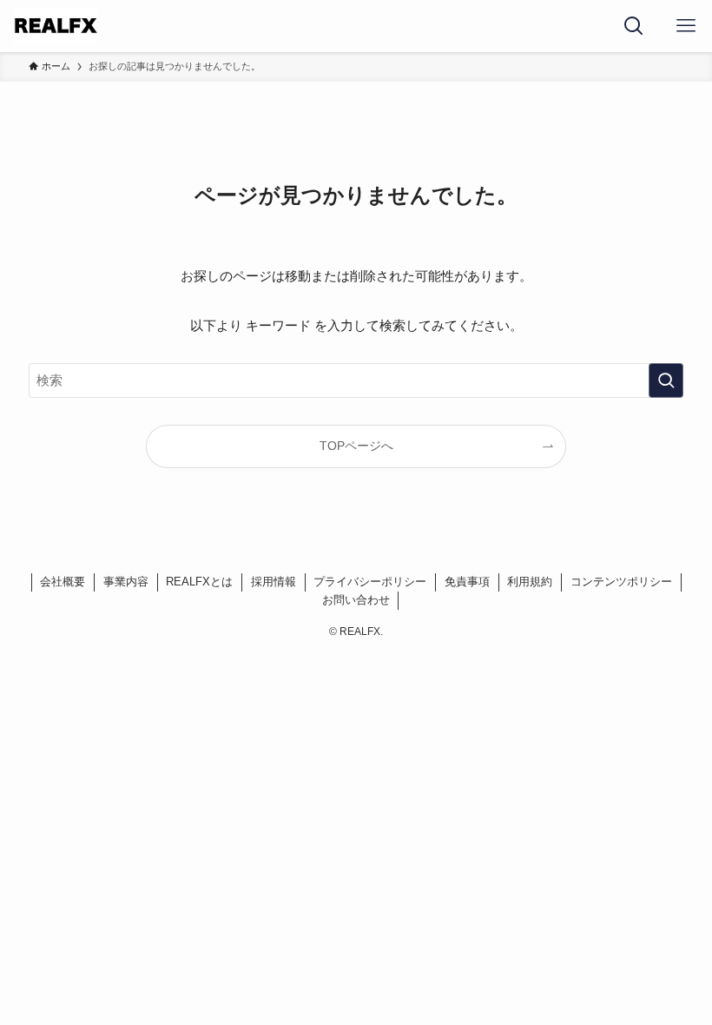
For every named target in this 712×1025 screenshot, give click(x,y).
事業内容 (125, 581)
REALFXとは (199, 581)
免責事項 (467, 581)
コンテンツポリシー (621, 581)
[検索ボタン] (634, 26)
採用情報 (273, 581)
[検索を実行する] (666, 380)
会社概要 (62, 581)
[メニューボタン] (686, 26)
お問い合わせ (356, 599)
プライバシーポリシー (369, 581)
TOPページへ (356, 446)
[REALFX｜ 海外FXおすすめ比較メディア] (55, 26)
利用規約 (529, 581)
